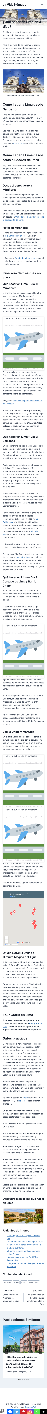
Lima (16, 1282)
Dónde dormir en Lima (25, 258)
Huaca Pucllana (23, 557)
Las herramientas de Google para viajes (25, 1242)
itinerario (7, 1282)
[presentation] (23, 1339)
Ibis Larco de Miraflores (15, 236)
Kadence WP (30, 1407)
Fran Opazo (12, 1372)
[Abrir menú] (42, 4)
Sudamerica (34, 1282)
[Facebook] (10, 1411)
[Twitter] (16, 1411)
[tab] (19, 1379)
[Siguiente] (40, 1351)
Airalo (25, 1098)
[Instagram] (30, 1411)
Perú (23, 1282)
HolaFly (21, 1101)
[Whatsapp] (37, 1411)
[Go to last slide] (6, 1351)
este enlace (18, 143)
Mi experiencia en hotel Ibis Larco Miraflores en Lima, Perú (35, 1297)
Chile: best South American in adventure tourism (11, 1296)
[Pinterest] (23, 1411)
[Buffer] (43, 1411)
